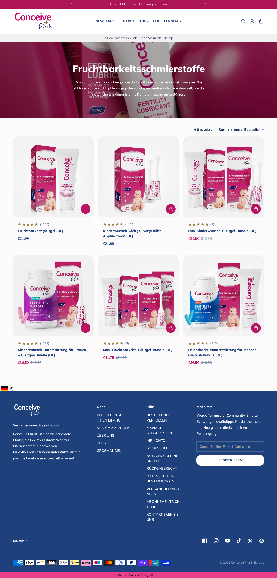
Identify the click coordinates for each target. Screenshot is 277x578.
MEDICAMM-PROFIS (113, 428)
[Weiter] (206, 4)
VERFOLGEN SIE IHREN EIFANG (110, 417)
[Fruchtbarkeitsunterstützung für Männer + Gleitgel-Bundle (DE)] (223, 295)
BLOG (101, 443)
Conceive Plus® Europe (247, 562)
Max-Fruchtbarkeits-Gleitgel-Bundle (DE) (137, 350)
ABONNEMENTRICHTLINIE (163, 504)
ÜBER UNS (105, 435)
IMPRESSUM (157, 448)
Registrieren (230, 460)
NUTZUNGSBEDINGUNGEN (162, 458)
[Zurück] (71, 4)
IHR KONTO (156, 440)
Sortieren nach (230, 130)
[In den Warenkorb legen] (85, 209)
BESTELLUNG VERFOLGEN (158, 417)
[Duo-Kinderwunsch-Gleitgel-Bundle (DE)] (223, 176)
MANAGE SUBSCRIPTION (159, 430)
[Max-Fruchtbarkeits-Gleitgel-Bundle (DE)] (138, 295)
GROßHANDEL (109, 450)
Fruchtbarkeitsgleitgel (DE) (40, 231)
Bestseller (252, 130)
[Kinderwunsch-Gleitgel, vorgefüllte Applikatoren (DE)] (138, 176)
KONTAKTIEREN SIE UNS (162, 517)
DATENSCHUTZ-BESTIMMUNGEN (160, 478)
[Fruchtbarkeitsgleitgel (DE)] (53, 176)
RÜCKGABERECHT (162, 468)
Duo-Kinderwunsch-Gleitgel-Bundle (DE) (222, 231)
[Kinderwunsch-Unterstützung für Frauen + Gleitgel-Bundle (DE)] (53, 295)
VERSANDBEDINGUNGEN (163, 491)
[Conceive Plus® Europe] (33, 21)
